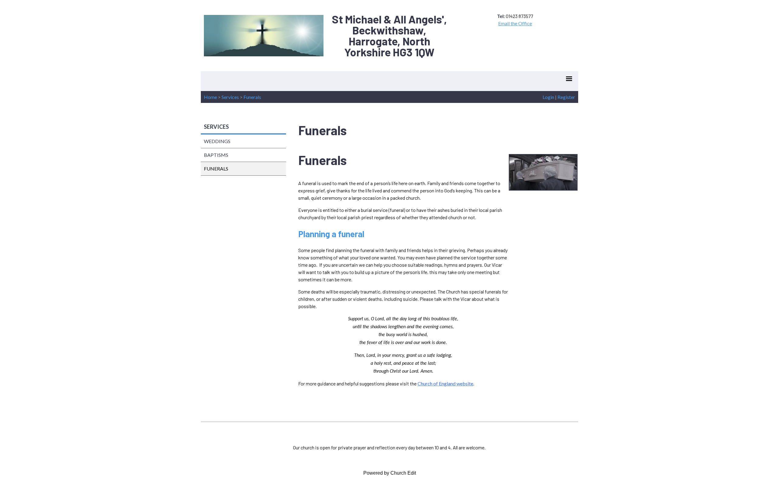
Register (566, 97)
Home (210, 97)
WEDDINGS (217, 141)
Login (548, 97)
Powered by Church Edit (389, 473)
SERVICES (216, 126)
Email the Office (515, 23)
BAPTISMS (216, 155)
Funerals (252, 97)
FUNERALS (216, 168)
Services (230, 97)
